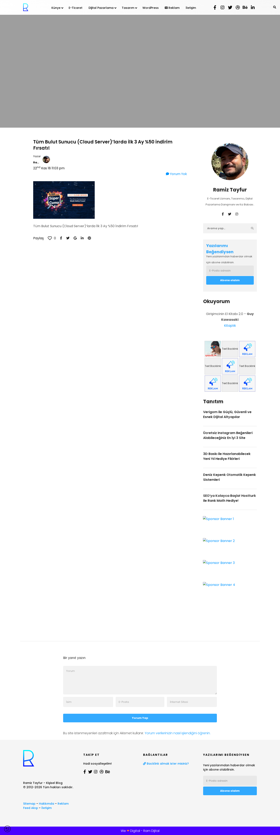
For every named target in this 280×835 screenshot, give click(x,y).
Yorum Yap (140, 718)
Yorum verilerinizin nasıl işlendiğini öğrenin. (178, 733)
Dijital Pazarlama (101, 8)
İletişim (191, 8)
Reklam (174, 8)
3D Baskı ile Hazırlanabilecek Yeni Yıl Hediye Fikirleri (226, 456)
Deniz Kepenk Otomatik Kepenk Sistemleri (229, 477)
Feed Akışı (30, 808)
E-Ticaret (75, 8)
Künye (55, 8)
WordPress (150, 8)
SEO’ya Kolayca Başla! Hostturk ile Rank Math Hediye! (229, 498)
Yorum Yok (178, 174)
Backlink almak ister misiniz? (167, 764)
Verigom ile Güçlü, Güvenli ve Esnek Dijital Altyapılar (227, 414)
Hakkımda (46, 804)
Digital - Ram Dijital (144, 830)
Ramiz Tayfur (37, 162)
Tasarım (128, 8)
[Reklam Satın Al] (247, 349)
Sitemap (29, 804)
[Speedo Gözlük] (213, 349)
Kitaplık (230, 325)
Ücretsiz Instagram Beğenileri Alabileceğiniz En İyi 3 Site (228, 435)
